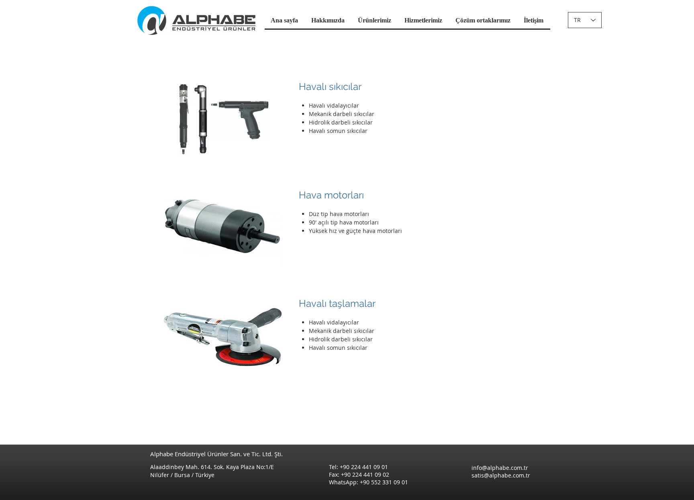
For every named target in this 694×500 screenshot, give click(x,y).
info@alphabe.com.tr (500, 467)
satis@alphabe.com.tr (501, 475)
